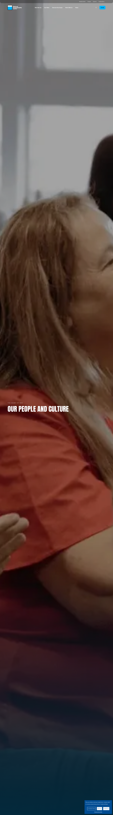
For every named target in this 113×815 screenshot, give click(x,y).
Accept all (106, 808)
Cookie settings (91, 808)
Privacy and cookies (98, 812)
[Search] (96, 7)
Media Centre (82, 1)
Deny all (99, 808)
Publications (101, 1)
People (89, 1)
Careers (95, 1)
